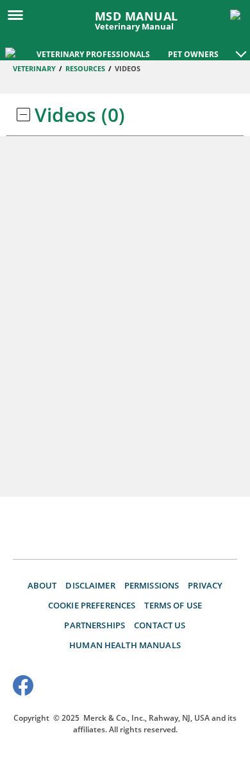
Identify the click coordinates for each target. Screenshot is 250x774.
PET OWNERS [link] (193, 54)
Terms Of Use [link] (173, 605)
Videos (127, 68)
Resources (85, 68)
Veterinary (34, 68)
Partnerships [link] (94, 625)
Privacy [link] (205, 585)
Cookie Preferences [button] (92, 605)
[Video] (23, 115)
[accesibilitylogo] (213, 687)
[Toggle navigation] (19, 14)
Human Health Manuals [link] (125, 645)
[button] (241, 47)
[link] (11, 51)
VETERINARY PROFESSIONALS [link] (93, 54)
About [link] (42, 585)
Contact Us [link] (159, 625)
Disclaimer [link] (90, 585)
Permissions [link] (151, 585)
